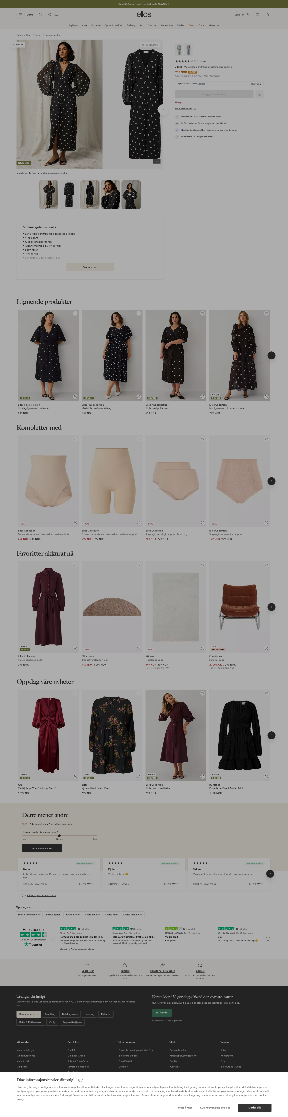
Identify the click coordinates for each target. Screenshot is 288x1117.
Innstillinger (185, 1107)
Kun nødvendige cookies (215, 1107)
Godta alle (254, 1107)
